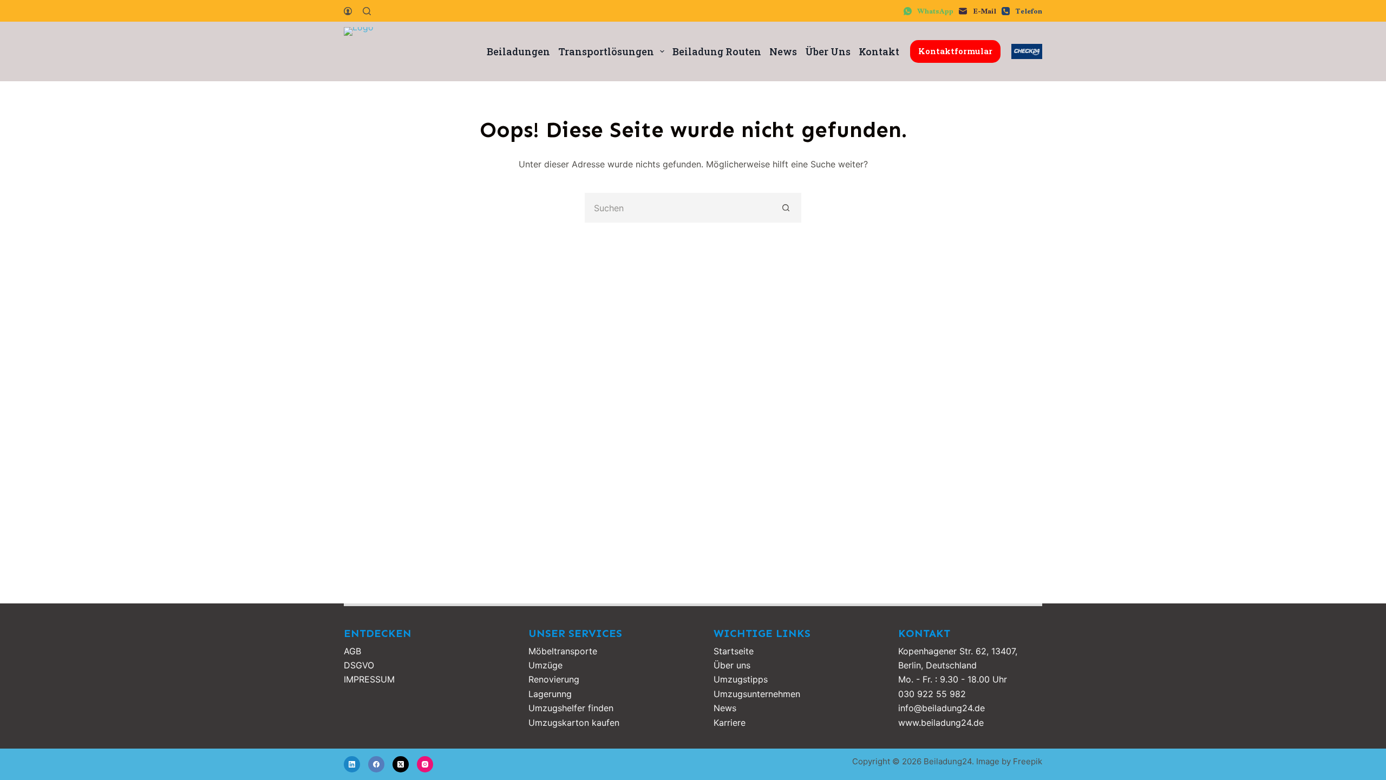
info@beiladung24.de (941, 708)
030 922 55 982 (932, 693)
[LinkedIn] (352, 764)
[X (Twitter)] (401, 764)
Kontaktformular (955, 51)
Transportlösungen (606, 51)
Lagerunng (550, 693)
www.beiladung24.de (941, 722)
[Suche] (367, 11)
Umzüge (545, 665)
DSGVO (359, 665)
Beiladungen (518, 51)
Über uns (732, 665)
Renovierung (553, 679)
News (783, 51)
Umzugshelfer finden (570, 708)
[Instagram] (425, 764)
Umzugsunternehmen (757, 693)
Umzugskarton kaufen (573, 722)
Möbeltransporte (562, 651)
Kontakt (879, 51)
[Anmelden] (348, 11)
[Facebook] (376, 764)
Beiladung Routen (716, 51)
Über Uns (828, 51)
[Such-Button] (786, 208)
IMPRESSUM (369, 679)
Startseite (734, 651)
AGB (352, 651)
